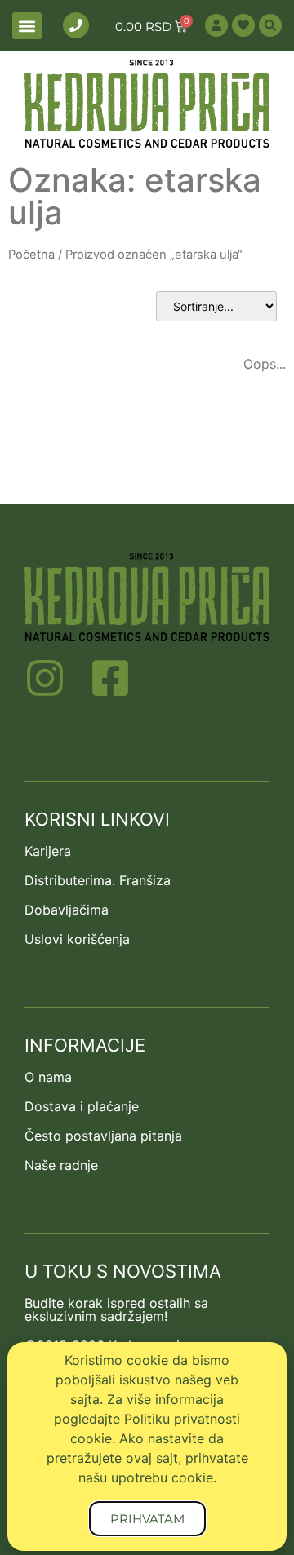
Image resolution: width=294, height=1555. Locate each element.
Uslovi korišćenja (77, 939)
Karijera (47, 851)
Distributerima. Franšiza (97, 880)
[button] (27, 25)
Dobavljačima (66, 910)
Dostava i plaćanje (81, 1106)
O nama (48, 1077)
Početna (31, 254)
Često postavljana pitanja (103, 1135)
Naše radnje (61, 1165)
